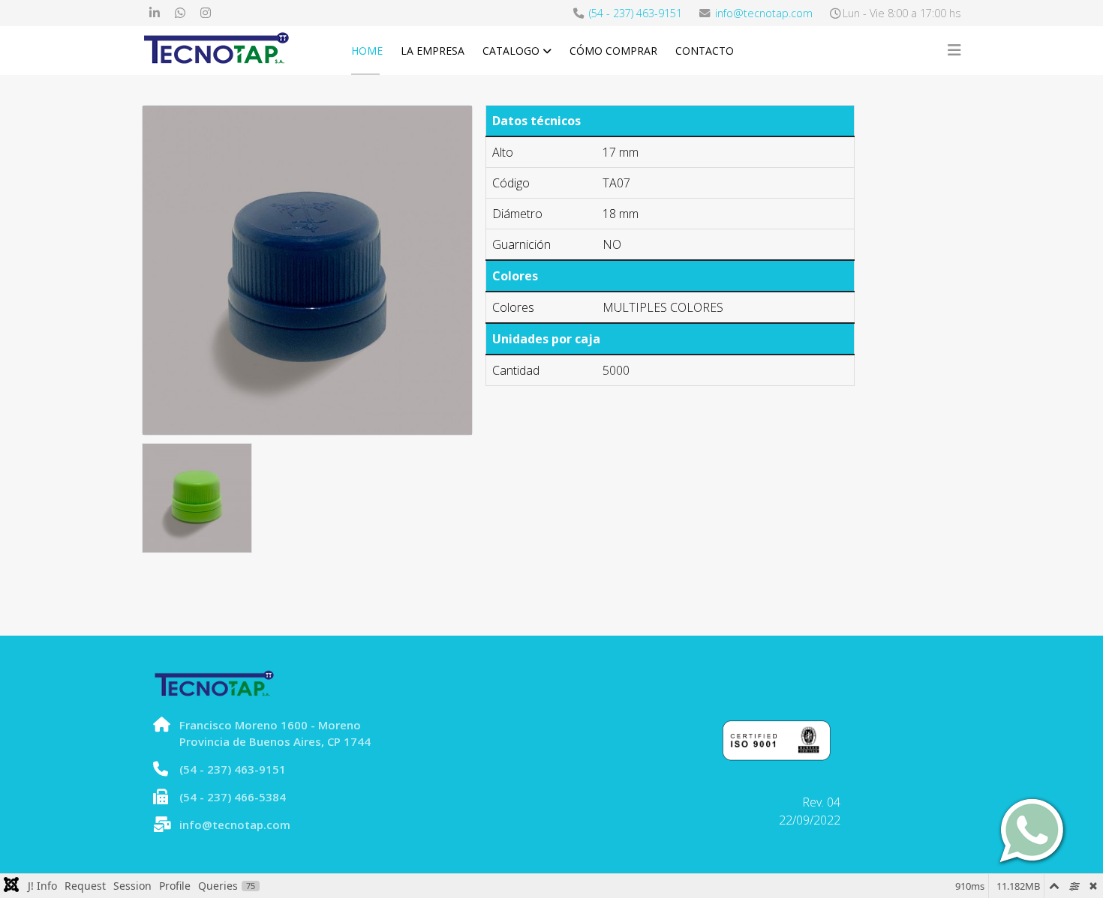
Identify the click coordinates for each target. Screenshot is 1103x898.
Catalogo (510, 50)
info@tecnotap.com (764, 13)
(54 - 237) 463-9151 (635, 13)
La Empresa (432, 50)
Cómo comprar (613, 50)
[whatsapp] (180, 12)
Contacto (704, 50)
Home (367, 50)
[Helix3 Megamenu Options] (954, 50)
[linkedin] (154, 12)
